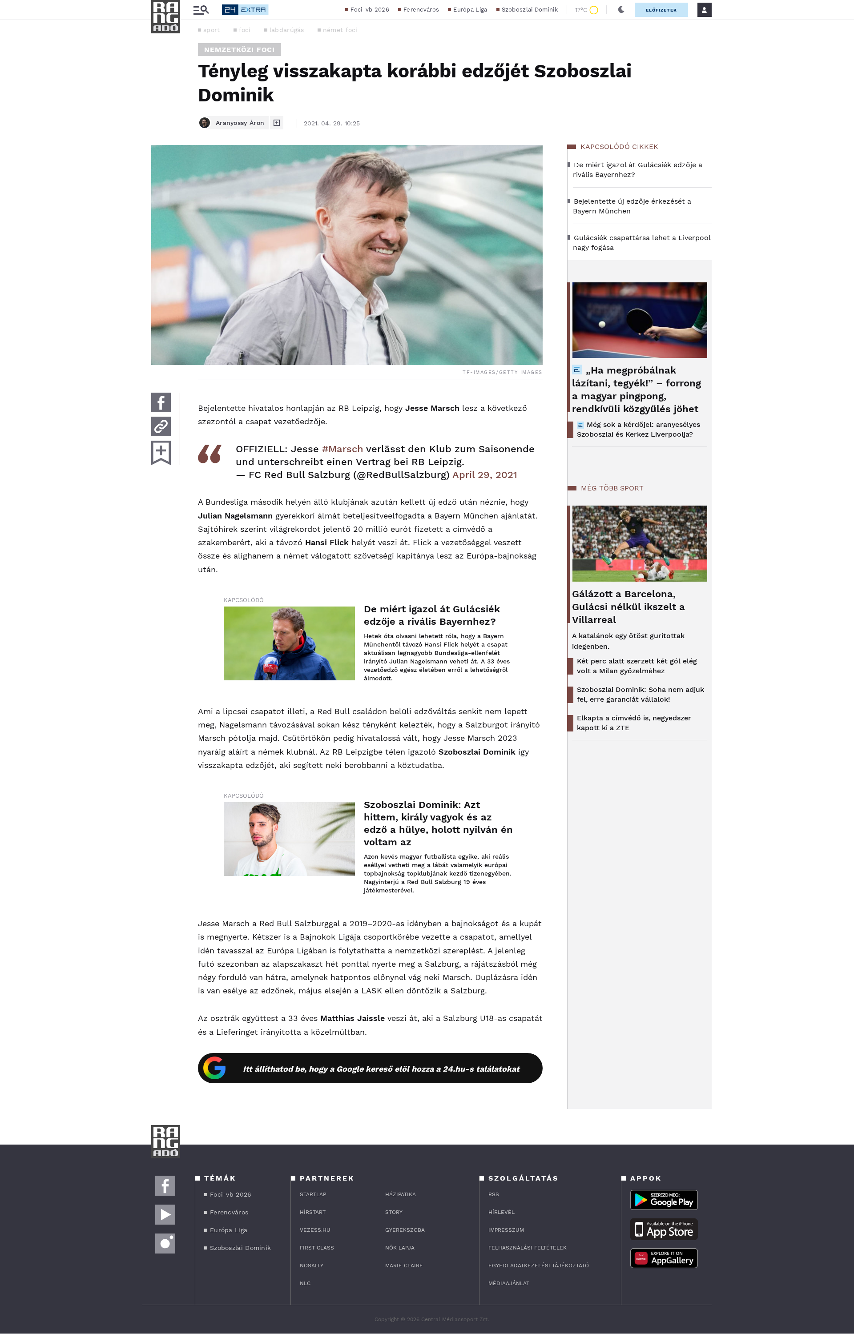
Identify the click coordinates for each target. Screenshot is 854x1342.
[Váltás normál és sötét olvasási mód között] (621, 9)
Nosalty (311, 1265)
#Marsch (342, 448)
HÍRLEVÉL (501, 1212)
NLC (305, 1283)
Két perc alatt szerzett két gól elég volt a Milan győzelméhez (637, 666)
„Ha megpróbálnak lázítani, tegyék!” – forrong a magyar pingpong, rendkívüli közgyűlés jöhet (636, 389)
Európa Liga (470, 9)
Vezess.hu (315, 1230)
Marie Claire (404, 1265)
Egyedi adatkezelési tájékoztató (538, 1265)
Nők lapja (400, 1248)
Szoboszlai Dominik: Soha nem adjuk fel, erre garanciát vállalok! (640, 694)
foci (245, 29)
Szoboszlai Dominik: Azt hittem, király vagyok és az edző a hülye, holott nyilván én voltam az (438, 823)
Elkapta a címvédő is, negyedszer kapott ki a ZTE (634, 723)
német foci (340, 29)
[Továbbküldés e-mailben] (161, 426)
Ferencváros (421, 9)
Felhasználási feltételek (527, 1248)
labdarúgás (287, 29)
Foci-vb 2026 (369, 9)
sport (211, 29)
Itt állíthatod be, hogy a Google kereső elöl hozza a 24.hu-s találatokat (381, 1068)
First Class (317, 1248)
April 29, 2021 (484, 474)
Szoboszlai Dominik (530, 9)
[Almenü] (201, 10)
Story (394, 1212)
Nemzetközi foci (239, 49)
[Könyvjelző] (161, 453)
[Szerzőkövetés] (276, 122)
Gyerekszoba (405, 1230)
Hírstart (313, 1212)
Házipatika (400, 1194)
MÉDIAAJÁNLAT (508, 1283)
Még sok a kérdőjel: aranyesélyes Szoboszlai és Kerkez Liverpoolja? (638, 429)
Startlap (313, 1194)
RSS (493, 1194)
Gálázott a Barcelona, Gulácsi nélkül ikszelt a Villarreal (628, 606)
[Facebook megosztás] (161, 402)
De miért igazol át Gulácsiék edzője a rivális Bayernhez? (432, 615)
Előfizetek (661, 10)
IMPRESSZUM (506, 1230)
